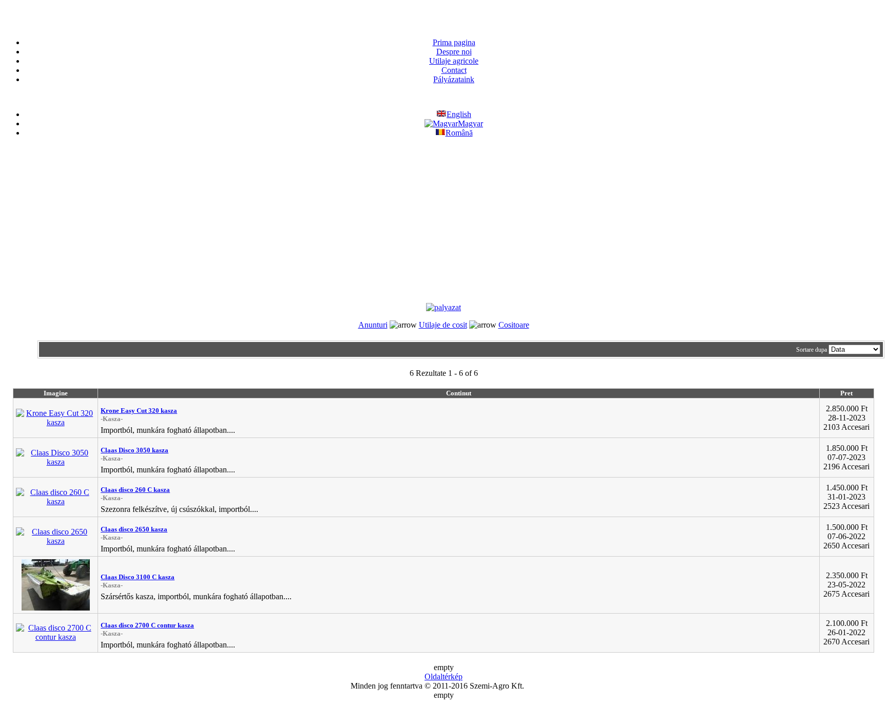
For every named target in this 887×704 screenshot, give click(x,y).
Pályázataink (453, 79)
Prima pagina (454, 42)
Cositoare (513, 324)
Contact (454, 70)
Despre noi (454, 51)
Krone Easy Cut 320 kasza (139, 410)
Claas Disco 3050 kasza (134, 450)
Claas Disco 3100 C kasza (138, 577)
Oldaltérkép (443, 676)
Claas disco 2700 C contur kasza (147, 625)
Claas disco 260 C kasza (135, 489)
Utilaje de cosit (443, 324)
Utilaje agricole (453, 60)
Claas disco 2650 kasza (134, 529)
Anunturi (373, 324)
